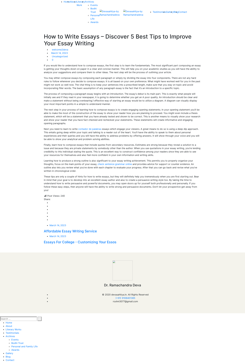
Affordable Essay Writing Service (70, 231)
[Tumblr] (50, 216)
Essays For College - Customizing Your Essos (80, 242)
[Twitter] (50, 206)
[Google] (50, 209)
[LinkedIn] (50, 212)
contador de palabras (89, 129)
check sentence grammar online (115, 164)
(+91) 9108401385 (125, 298)
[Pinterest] (50, 219)
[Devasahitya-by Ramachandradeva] (111, 13)
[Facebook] (50, 202)
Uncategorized (60, 56)
